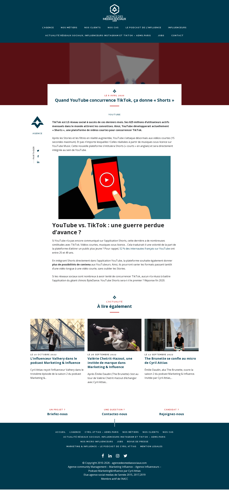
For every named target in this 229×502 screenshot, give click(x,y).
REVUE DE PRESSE (137, 442)
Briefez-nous (57, 414)
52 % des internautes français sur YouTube (145, 248)
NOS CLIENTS (92, 27)
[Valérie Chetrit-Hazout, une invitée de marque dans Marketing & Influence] (115, 350)
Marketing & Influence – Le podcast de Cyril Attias (101, 446)
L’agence (48, 27)
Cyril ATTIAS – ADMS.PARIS (102, 432)
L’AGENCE (75, 432)
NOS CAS (113, 27)
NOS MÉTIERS (69, 27)
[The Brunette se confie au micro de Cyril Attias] (172, 350)
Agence (37, 133)
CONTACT (177, 35)
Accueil (60, 432)
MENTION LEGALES (151, 446)
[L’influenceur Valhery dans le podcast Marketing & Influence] (57, 350)
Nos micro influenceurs (97, 442)
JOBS (161, 35)
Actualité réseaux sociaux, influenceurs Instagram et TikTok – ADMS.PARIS (98, 35)
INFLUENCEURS (177, 27)
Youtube (114, 114)
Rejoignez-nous (171, 414)
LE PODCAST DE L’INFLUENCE (143, 27)
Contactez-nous (114, 414)
